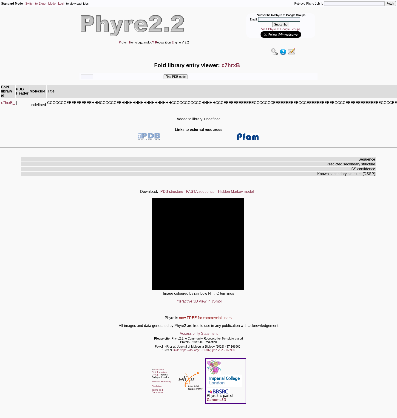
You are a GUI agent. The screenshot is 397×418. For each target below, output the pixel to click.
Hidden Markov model (236, 191)
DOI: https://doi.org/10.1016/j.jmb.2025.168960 (204, 350)
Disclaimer (157, 386)
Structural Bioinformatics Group (159, 372)
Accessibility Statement (199, 333)
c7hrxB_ (8, 103)
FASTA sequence (200, 191)
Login (61, 3)
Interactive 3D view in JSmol (199, 301)
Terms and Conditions (157, 391)
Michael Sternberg (161, 381)
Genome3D (216, 400)
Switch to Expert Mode (40, 3)
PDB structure (171, 191)
